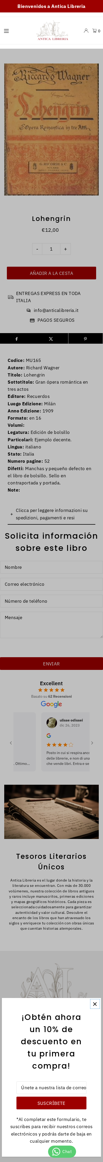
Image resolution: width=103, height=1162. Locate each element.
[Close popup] (95, 1004)
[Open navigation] (15, 30)
